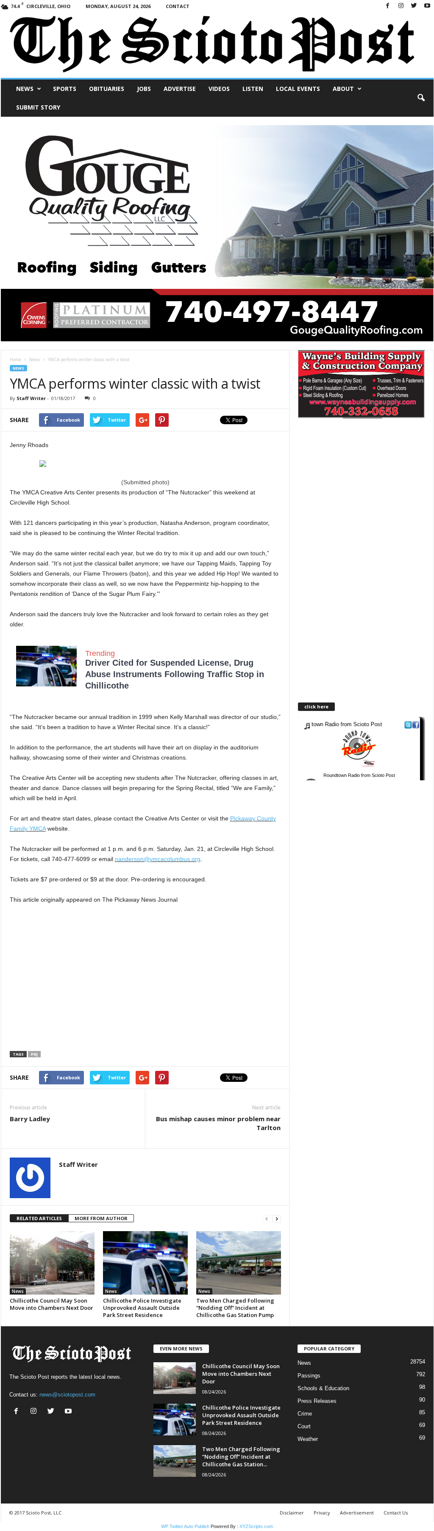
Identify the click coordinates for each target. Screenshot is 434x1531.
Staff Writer (31, 398)
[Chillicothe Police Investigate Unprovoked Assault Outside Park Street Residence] (145, 1263)
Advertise (180, 89)
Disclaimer (292, 1512)
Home (15, 359)
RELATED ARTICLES (39, 1218)
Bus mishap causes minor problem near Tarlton (218, 1123)
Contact (177, 6)
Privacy (322, 1512)
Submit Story (38, 107)
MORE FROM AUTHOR (101, 1218)
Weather (308, 1439)
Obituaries (106, 89)
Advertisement (357, 1512)
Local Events (298, 89)
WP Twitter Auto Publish (185, 1526)
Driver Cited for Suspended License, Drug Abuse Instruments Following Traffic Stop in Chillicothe (174, 674)
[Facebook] (388, 6)
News (24, 89)
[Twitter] (414, 6)
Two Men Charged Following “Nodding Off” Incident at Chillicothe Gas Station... (241, 1456)
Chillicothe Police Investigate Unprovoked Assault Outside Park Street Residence (142, 1308)
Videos (219, 89)
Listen (252, 89)
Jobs (144, 89)
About (343, 89)
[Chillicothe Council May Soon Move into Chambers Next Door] (52, 1263)
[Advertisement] (81, 978)
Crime (305, 1413)
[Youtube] (427, 6)
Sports (64, 89)
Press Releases (317, 1401)
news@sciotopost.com (67, 1394)
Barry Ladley (30, 1118)
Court (304, 1426)
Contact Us (396, 1512)
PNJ (34, 1054)
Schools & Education (323, 1388)
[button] (421, 98)
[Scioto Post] (217, 45)
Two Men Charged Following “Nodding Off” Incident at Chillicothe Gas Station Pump (235, 1308)
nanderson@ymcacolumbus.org (157, 859)
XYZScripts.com (256, 1526)
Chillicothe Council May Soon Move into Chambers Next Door (51, 1304)
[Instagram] (401, 6)
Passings (309, 1375)
